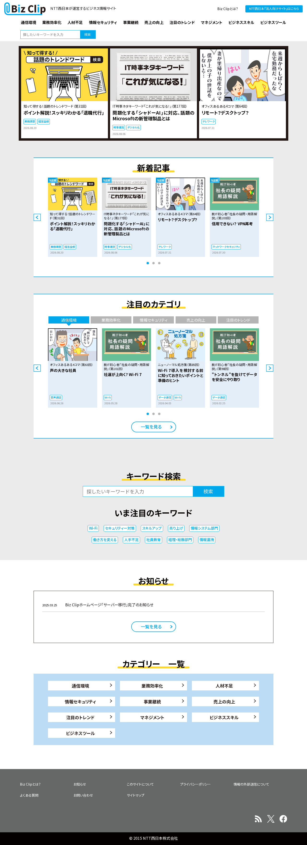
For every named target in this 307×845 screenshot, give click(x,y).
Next (269, 217)
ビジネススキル (224, 717)
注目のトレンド (80, 717)
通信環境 (80, 686)
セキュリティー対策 (120, 528)
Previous (37, 217)
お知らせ (79, 784)
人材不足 (224, 686)
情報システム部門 (204, 528)
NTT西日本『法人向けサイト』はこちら (274, 8)
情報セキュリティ (80, 701)
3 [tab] (159, 263)
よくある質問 (29, 795)
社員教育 (153, 539)
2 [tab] (153, 263)
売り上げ (176, 528)
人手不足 (131, 539)
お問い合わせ (83, 795)
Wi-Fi (93, 528)
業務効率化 (152, 686)
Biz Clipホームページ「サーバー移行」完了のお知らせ (98, 605)
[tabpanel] (72, 217)
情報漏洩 (207, 539)
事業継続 (152, 701)
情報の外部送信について (251, 784)
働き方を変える (105, 539)
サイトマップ (135, 795)
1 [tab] (148, 263)
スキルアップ (152, 528)
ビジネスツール (80, 733)
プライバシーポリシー (195, 784)
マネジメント (152, 717)
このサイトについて (140, 784)
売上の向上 (224, 701)
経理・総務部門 (180, 539)
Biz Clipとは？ (227, 8)
